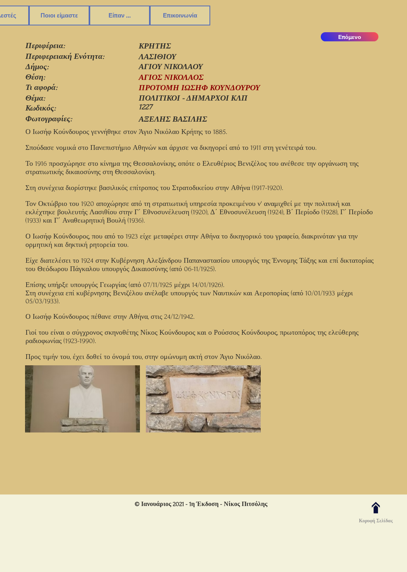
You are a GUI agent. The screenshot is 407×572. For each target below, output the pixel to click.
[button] (82, 399)
